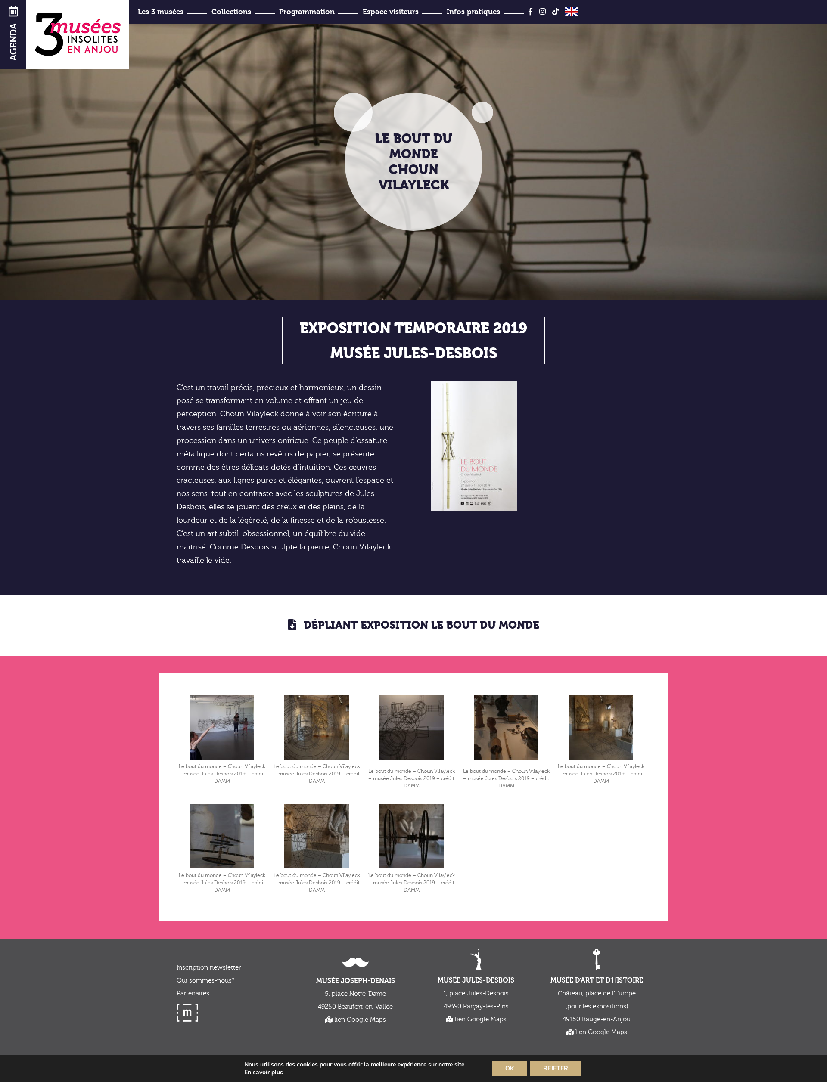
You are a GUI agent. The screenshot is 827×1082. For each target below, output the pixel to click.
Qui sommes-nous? (205, 980)
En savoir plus (263, 1072)
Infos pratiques (473, 12)
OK (509, 1068)
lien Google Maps (359, 1019)
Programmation (307, 12)
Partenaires (193, 993)
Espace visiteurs (391, 12)
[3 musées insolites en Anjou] (77, 34)
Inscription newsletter (209, 967)
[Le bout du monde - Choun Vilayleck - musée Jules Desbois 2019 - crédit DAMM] (222, 727)
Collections (231, 12)
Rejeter (555, 1068)
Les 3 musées (160, 12)
